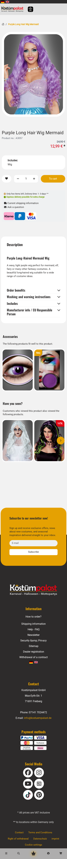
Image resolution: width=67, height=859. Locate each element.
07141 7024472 (38, 712)
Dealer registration (33, 651)
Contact (19, 832)
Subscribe (33, 551)
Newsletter (33, 635)
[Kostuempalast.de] (13, 9)
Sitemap (33, 646)
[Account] (48, 854)
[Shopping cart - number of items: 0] (61, 854)
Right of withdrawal (18, 838)
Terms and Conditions (40, 832)
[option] (33, 74)
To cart (53, 178)
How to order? (33, 616)
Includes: (13, 160)
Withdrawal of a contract (33, 657)
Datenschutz (40, 838)
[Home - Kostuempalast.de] (33, 590)
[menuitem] (2, 1)
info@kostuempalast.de (37, 718)
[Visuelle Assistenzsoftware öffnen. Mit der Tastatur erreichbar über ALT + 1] (28, 9)
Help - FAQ (34, 629)
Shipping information (33, 623)
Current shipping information (23, 203)
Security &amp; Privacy (33, 640)
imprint (55, 838)
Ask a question (15, 207)
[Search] (18, 854)
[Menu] (6, 854)
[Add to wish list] (6, 179)
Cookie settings (33, 844)
